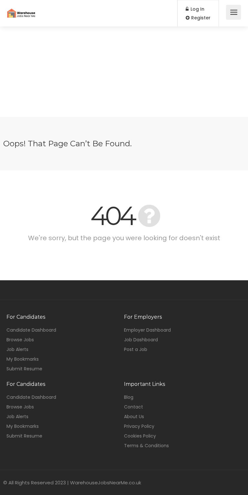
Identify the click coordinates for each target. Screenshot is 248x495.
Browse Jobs (20, 339)
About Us (134, 416)
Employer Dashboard (147, 330)
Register (200, 18)
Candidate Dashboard (31, 330)
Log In (196, 9)
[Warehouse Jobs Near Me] (21, 8)
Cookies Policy (140, 436)
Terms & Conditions (146, 445)
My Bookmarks (22, 359)
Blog (128, 397)
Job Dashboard (141, 339)
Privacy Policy (139, 426)
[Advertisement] (124, 71)
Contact (133, 407)
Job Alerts (17, 349)
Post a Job (135, 349)
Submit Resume (24, 369)
